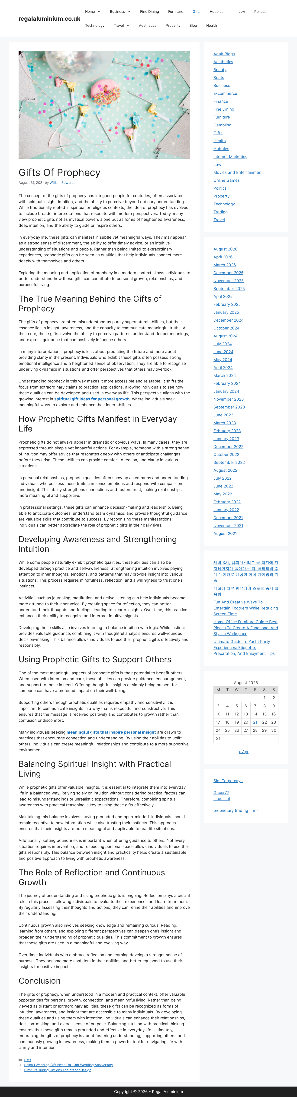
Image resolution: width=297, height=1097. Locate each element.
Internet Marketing (230, 156)
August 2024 (225, 336)
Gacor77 (221, 792)
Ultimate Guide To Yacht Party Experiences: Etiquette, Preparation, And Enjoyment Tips (244, 647)
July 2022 (222, 478)
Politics (260, 11)
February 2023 (227, 430)
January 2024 (226, 391)
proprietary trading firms (235, 810)
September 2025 (229, 288)
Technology (94, 25)
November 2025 (228, 280)
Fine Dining (149, 11)
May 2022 (222, 494)
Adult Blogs (224, 54)
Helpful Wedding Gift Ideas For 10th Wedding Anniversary (68, 1065)
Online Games (226, 180)
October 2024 (226, 328)
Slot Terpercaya (228, 780)
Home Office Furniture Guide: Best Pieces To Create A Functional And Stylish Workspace (245, 627)
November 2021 (228, 525)
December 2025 (228, 272)
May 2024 (222, 359)
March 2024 (224, 375)
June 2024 (223, 351)
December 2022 (228, 446)
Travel (119, 25)
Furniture (175, 11)
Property (173, 25)
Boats (218, 77)
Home (90, 11)
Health (211, 25)
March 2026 (224, 265)
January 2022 (226, 509)
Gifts (196, 11)
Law (242, 11)
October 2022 (226, 454)
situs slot (221, 798)
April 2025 (222, 296)
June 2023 (223, 415)
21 (255, 722)
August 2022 (225, 470)
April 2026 (223, 257)
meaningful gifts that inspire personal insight (111, 732)
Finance (220, 101)
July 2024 (222, 344)
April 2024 (223, 367)
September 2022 (229, 462)
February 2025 (227, 304)
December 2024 (228, 320)
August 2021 (225, 533)
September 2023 (229, 407)
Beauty (219, 69)
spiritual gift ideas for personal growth (92, 399)
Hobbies (216, 11)
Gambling (222, 125)
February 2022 (227, 502)
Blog (193, 25)
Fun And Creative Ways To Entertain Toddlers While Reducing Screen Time (245, 608)
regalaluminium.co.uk (50, 18)
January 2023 (226, 438)
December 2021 (228, 517)
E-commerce (225, 93)
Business (117, 11)
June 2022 (223, 486)
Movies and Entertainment (238, 172)
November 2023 (228, 399)
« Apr (244, 751)
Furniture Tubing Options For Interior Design (57, 1070)
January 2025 (226, 312)
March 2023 (224, 423)
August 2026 (225, 249)
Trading (220, 212)
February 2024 (227, 383)
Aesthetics (147, 25)
